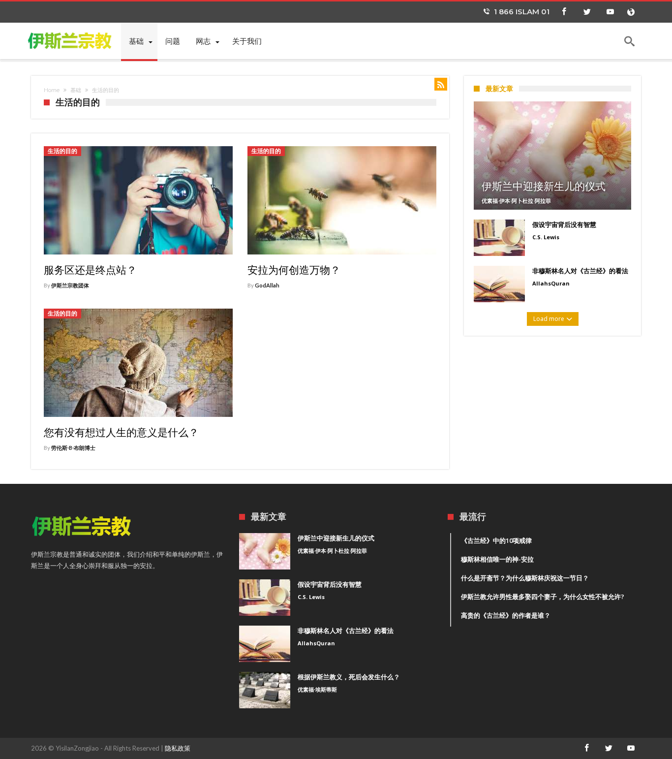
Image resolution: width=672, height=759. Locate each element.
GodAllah (267, 285)
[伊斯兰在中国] (76, 40)
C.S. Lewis (545, 237)
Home (52, 90)
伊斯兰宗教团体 (70, 285)
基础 (75, 90)
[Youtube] (610, 12)
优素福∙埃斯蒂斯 (317, 689)
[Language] (630, 12)
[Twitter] (587, 12)
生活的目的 (62, 151)
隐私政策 (177, 748)
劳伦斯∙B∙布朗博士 (73, 447)
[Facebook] (563, 12)
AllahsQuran (551, 283)
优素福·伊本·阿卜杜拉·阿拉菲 (516, 200)
